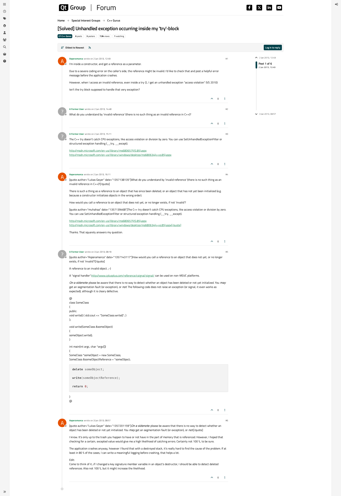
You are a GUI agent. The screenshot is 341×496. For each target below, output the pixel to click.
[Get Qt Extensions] (4, 54)
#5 (227, 252)
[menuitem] (336, 4)
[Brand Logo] (87, 7)
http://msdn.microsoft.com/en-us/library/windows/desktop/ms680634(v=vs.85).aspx (120, 155)
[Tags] (4, 18)
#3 (227, 134)
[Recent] (4, 11)
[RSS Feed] (89, 47)
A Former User (76, 109)
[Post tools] (225, 98)
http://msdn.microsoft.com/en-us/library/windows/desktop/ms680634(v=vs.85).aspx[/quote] (125, 225)
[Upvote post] (212, 98)
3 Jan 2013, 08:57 (101, 420)
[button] (4, 492)
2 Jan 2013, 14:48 (102, 109)
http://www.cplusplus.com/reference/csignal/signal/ (122, 275)
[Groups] (4, 40)
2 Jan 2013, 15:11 (102, 134)
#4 (227, 174)
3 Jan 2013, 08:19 (102, 252)
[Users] (4, 33)
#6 (227, 420)
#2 (227, 109)
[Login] (336, 4)
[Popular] (4, 25)
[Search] (4, 47)
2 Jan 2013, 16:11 (101, 174)
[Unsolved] (4, 61)
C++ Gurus (66, 36)
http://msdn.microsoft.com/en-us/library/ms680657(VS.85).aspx (108, 150)
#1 (227, 58)
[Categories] (4, 4)
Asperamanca (76, 58)
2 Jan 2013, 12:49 (101, 58)
